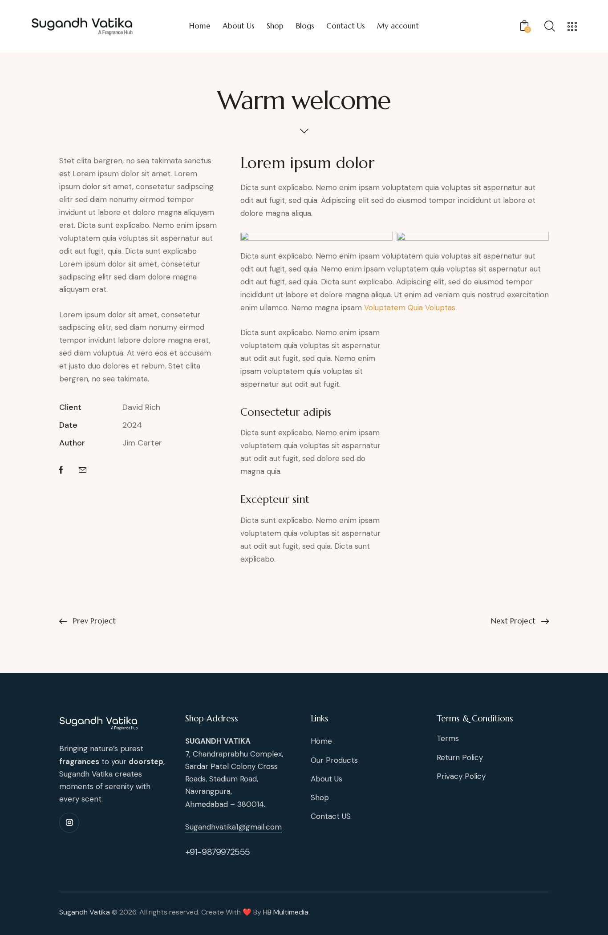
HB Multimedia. (286, 912)
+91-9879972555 (217, 852)
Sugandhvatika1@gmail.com (233, 827)
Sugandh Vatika (84, 912)
